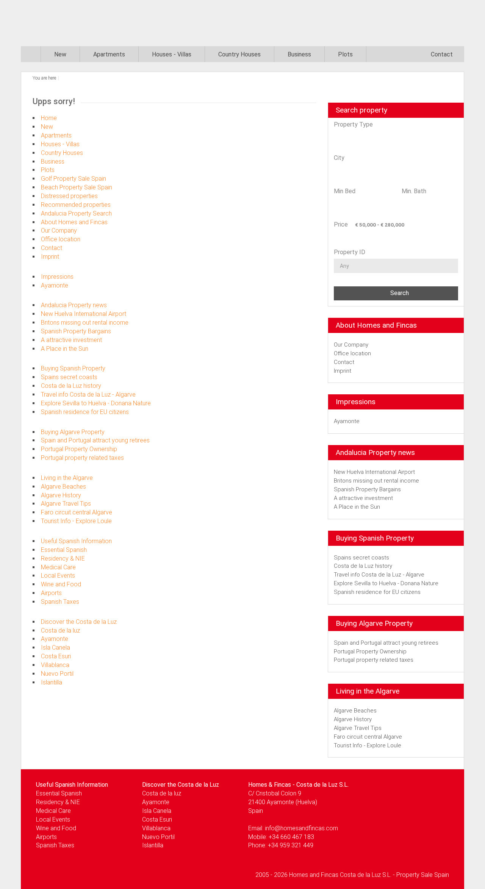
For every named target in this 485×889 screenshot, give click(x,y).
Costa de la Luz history (71, 385)
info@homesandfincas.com (301, 828)
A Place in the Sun (64, 348)
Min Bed (344, 191)
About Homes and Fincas (74, 222)
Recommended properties (76, 204)
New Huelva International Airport (83, 313)
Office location (60, 239)
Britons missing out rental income (84, 322)
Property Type (353, 124)
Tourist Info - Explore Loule (76, 521)
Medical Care (58, 567)
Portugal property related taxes (82, 457)
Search (398, 293)
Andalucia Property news (74, 305)
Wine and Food (61, 584)
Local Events (58, 575)
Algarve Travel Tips (66, 503)
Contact (442, 54)
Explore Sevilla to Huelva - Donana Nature (96, 403)
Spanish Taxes (60, 601)
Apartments (109, 54)
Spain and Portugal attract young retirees (95, 440)
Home (49, 118)
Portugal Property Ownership (79, 449)
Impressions (57, 276)
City (339, 157)
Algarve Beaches (63, 486)
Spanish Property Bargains (76, 331)
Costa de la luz (60, 630)
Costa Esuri (56, 656)
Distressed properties (69, 196)
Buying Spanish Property (73, 368)
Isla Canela (55, 647)
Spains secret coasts (69, 377)
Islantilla (51, 682)
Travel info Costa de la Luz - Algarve (88, 394)
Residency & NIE (63, 558)
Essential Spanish (64, 549)
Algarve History (61, 495)
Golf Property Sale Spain (73, 178)
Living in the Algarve (67, 477)
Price (341, 224)
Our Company (59, 230)
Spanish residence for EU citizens (85, 412)
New (60, 54)
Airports (51, 593)
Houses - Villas (171, 54)
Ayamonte (54, 285)
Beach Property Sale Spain (76, 187)
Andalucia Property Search (76, 213)
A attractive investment (71, 340)
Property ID (349, 252)
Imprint (50, 256)
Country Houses (239, 54)
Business (299, 54)
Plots (345, 54)
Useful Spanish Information (76, 541)
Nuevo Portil (57, 673)
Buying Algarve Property (73, 432)
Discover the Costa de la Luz (79, 621)
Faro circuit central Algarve (76, 512)
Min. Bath (414, 191)
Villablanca (55, 665)
